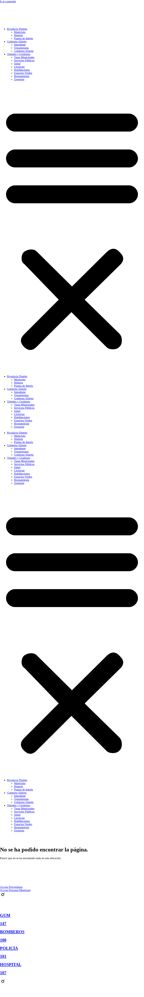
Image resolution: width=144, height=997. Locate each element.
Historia (18, 35)
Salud (17, 63)
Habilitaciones (22, 69)
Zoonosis (19, 79)
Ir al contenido (8, 1)
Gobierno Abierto (17, 41)
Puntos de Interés (23, 38)
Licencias (19, 66)
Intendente (20, 44)
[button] (72, 228)
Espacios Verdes (23, 73)
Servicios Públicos (24, 60)
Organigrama (21, 47)
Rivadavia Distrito (17, 28)
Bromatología (21, 76)
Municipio (19, 32)
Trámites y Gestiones (18, 54)
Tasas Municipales (24, 57)
